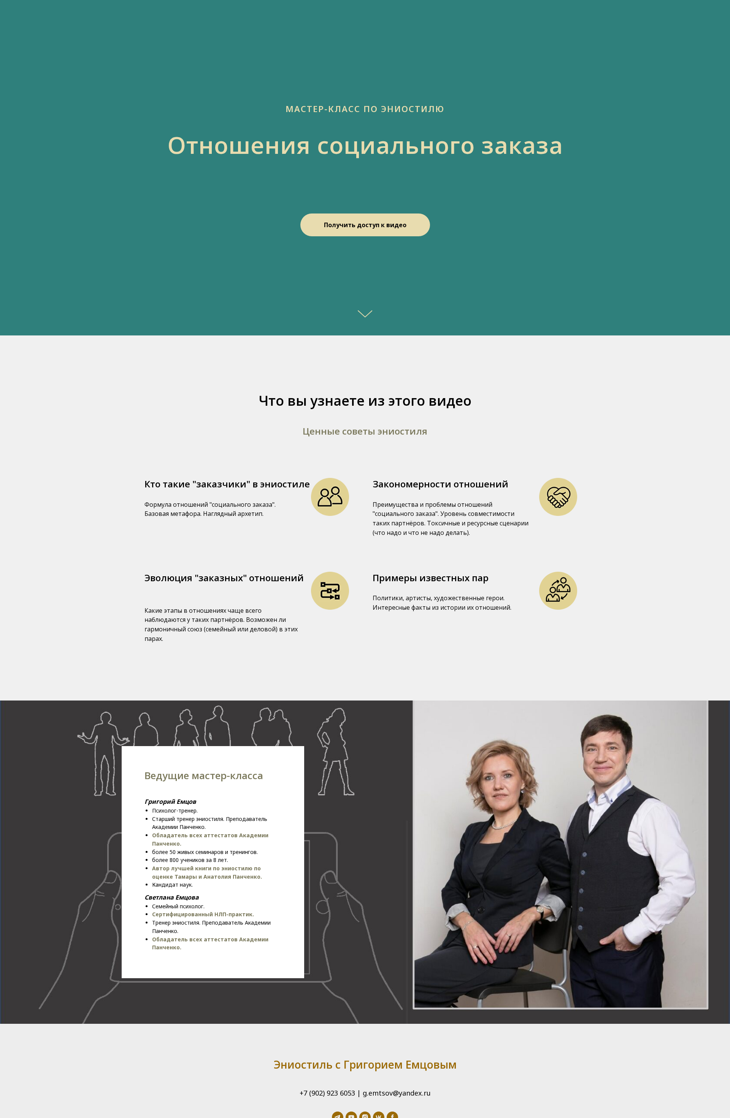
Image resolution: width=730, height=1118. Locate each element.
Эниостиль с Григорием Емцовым (365, 1064)
